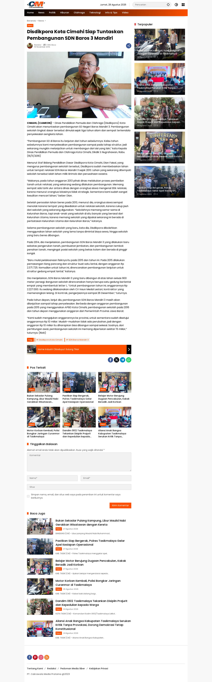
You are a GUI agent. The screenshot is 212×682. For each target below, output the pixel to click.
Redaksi (37, 45)
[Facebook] (110, 359)
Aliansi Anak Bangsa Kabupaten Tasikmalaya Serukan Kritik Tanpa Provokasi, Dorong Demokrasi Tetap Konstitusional (112, 433)
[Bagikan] (128, 45)
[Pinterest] (35, 657)
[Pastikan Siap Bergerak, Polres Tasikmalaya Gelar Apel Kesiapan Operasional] (79, 382)
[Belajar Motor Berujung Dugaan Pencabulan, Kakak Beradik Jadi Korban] (114, 382)
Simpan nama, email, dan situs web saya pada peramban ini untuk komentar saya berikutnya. (75, 496)
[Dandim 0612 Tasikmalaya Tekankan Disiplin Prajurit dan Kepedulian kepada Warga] (79, 417)
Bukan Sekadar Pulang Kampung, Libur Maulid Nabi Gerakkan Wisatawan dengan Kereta (42, 398)
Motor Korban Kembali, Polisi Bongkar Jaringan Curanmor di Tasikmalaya (43, 433)
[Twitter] (116, 359)
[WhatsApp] (128, 359)
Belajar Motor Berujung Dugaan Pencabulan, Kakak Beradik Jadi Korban (113, 398)
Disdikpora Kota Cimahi (50, 339)
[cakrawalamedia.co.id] (54, 4)
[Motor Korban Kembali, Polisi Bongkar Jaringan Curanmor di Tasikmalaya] (43, 417)
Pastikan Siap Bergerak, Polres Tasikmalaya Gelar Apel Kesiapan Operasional (78, 398)
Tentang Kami (35, 668)
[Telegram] (122, 359)
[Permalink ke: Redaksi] (30, 46)
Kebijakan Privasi (98, 668)
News (30, 25)
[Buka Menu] (183, 5)
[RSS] (46, 657)
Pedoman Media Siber (72, 668)
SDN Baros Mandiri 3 (79, 339)
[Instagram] (40, 657)
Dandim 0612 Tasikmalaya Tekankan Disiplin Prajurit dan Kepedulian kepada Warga (77, 433)
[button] (168, 4)
